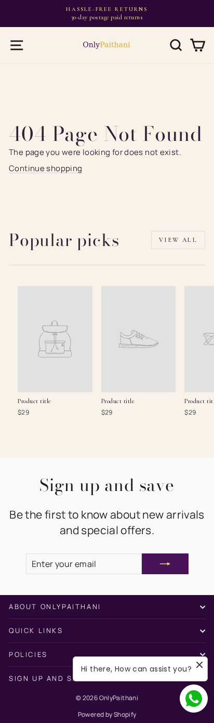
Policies (28, 654)
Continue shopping (45, 168)
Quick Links (36, 630)
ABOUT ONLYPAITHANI (55, 606)
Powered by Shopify (107, 714)
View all (178, 239)
